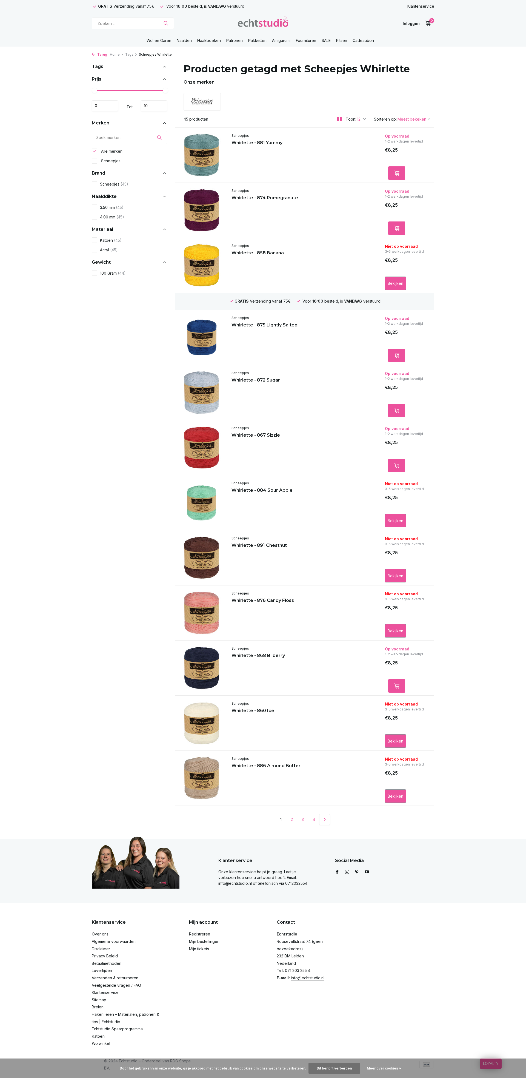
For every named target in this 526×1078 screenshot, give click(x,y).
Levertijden (102, 970)
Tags (129, 54)
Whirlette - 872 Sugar (255, 380)
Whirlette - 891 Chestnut (259, 545)
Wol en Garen (159, 40)
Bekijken (395, 283)
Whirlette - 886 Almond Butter (266, 765)
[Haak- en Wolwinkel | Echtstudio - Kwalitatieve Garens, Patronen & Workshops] (263, 23)
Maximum (154, 105)
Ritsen (341, 40)
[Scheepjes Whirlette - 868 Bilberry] (201, 668)
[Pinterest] (357, 872)
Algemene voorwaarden (114, 941)
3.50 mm (112, 207)
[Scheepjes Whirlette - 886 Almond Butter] (201, 778)
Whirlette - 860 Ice (252, 710)
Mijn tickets (199, 948)
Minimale (105, 105)
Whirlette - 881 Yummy (256, 142)
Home (115, 54)
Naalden (184, 40)
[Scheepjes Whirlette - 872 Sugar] (201, 392)
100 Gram (113, 273)
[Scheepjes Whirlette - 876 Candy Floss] (201, 613)
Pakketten (257, 40)
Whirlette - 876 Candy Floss (262, 600)
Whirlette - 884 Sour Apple (262, 490)
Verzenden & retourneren (115, 977)
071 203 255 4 (297, 970)
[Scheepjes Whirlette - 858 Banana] (201, 265)
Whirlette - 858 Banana (257, 252)
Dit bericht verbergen (334, 1068)
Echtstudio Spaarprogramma (117, 1028)
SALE (326, 40)
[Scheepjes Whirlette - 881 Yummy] (201, 155)
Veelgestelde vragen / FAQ (116, 985)
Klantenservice (420, 6)
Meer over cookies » (384, 1068)
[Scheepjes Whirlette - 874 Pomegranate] (201, 210)
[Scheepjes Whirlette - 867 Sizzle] (201, 448)
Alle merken (111, 151)
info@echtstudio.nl (307, 977)
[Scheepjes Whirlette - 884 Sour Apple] (201, 503)
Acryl (109, 250)
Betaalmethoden (106, 963)
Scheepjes (110, 160)
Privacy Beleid (105, 956)
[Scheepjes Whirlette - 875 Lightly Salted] (201, 337)
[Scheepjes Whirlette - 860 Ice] (201, 723)
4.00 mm (112, 217)
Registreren (199, 934)
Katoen (111, 240)
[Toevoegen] (396, 173)
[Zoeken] (166, 23)
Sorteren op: (385, 119)
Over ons (100, 934)
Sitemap (99, 999)
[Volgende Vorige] (324, 819)
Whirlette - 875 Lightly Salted (264, 325)
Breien (98, 1007)
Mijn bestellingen (204, 941)
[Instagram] (347, 872)
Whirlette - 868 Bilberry (258, 655)
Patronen (234, 40)
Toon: (351, 119)
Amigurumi (281, 40)
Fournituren (306, 40)
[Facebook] (337, 872)
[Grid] (339, 119)
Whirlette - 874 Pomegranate (264, 197)
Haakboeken (209, 40)
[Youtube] (367, 872)
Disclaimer (101, 948)
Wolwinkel (101, 1043)
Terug (101, 54)
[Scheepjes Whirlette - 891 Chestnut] (201, 558)
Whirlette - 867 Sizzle (255, 435)
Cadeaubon (363, 40)
